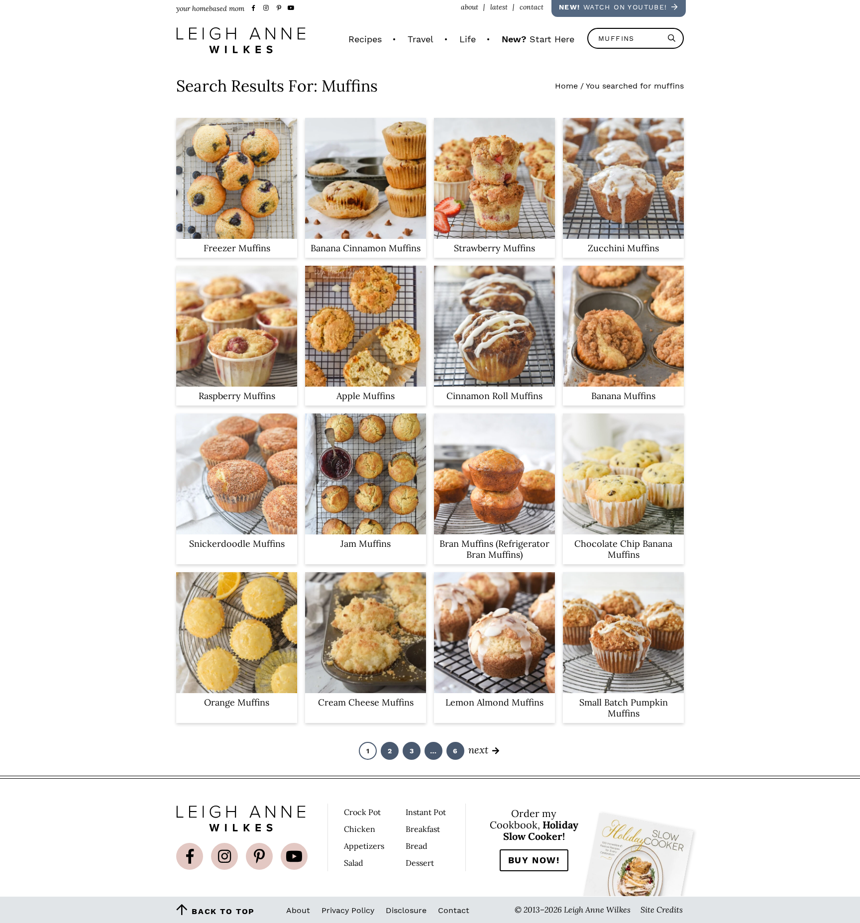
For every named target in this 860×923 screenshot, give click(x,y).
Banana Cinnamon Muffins (366, 248)
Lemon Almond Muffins (494, 702)
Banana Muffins (623, 396)
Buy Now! (534, 860)
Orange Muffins (236, 702)
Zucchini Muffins (623, 248)
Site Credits (662, 909)
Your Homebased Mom (241, 40)
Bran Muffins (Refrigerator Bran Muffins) (494, 549)
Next (478, 749)
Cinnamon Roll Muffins (494, 396)
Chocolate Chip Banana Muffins (623, 549)
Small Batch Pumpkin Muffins (623, 708)
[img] (189, 856)
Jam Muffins (365, 543)
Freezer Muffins (237, 248)
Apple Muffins (365, 396)
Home (566, 86)
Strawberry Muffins (494, 248)
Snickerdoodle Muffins (237, 543)
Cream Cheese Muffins (366, 702)
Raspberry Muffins (237, 396)
